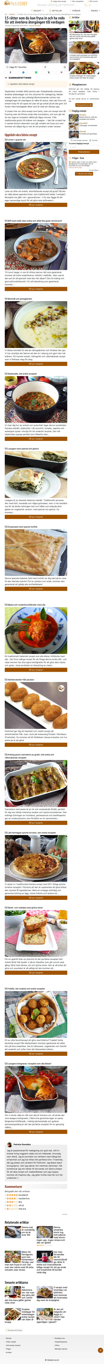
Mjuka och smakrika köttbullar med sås (26, 605)
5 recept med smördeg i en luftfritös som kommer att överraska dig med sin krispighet (52, 1293)
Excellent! (23, 1195)
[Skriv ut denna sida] (64, 67)
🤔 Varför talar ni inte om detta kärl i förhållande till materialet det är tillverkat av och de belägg (83, 164)
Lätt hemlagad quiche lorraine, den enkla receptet (31, 833)
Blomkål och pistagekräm (19, 299)
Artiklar (56, 11)
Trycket (94, 140)
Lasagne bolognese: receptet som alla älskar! (29, 1063)
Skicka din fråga (85, 174)
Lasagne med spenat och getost (23, 448)
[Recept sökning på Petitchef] (86, 5)
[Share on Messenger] (23, 72)
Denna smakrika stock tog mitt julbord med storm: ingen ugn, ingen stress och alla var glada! (51, 1235)
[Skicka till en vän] (45, 67)
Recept (37, 11)
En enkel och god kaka (88, 134)
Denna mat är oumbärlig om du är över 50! (28, 1231)
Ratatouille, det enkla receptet (22, 374)
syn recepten (37, 205)
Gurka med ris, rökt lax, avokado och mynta (88, 118)
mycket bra (23, 1198)
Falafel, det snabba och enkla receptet (26, 988)
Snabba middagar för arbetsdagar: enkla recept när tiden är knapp (20, 1315)
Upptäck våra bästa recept (22, 84)
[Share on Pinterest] (61, 72)
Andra (94, 11)
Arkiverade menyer (80, 140)
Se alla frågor (93, 170)
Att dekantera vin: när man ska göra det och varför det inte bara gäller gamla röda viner (20, 1295)
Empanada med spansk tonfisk (22, 527)
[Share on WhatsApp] (36, 72)
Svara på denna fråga (75, 167)
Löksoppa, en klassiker (88, 125)
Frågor (76, 11)
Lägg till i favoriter (18, 67)
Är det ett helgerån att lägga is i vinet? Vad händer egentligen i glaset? (51, 1315)
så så (21, 1205)
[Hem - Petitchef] (6, 14)
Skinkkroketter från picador (20, 679)
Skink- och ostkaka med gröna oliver (25, 907)
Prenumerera (84, 152)
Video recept (11, 1342)
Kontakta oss (60, 1338)
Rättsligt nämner (61, 1349)
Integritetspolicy (61, 1342)
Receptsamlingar (15, 1330)
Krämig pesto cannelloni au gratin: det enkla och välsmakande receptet (29, 756)
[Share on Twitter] (48, 72)
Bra (20, 1202)
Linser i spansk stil (16, 140)
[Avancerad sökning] (90, 5)
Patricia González (35, 25)
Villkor (57, 1345)
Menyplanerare (82, 105)
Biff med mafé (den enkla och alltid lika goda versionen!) (34, 221)
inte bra (22, 1209)
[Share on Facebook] (10, 72)
